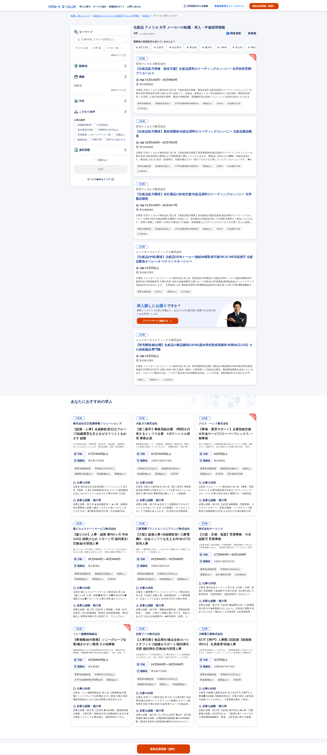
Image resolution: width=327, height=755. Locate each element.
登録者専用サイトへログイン (229, 6)
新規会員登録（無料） (264, 6)
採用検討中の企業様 (197, 6)
